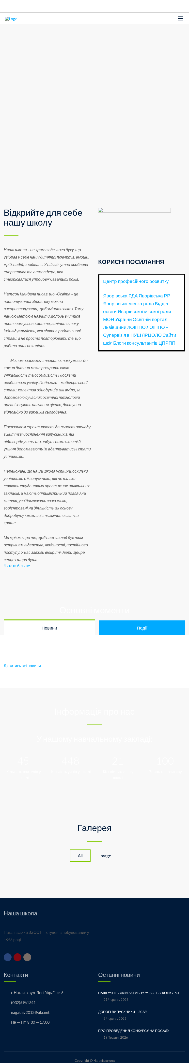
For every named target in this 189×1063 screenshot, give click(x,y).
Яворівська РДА (120, 295)
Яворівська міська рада (128, 303)
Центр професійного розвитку (136, 281)
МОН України (117, 319)
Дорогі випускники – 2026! (123, 1012)
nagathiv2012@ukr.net (30, 1012)
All (80, 855)
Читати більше (17, 565)
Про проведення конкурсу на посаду (133, 1031)
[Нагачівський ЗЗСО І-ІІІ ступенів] (11, 18)
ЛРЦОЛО (152, 335)
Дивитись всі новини (22, 665)
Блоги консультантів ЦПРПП (144, 343)
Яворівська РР (154, 295)
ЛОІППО (136, 327)
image (105, 855)
